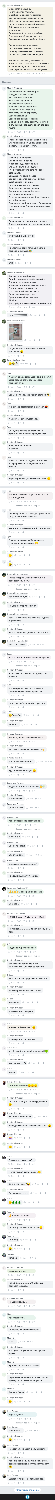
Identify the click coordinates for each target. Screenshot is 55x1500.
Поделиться (43, 73)
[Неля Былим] (4, 1412)
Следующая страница (27, 1490)
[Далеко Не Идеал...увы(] (4, 575)
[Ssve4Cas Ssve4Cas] (4, 273)
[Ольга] (4, 1157)
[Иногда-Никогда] (4, 1083)
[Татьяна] (4, 1213)
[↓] (39, 74)
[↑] (33, 74)
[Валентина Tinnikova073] (4, 889)
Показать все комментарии (27, 506)
